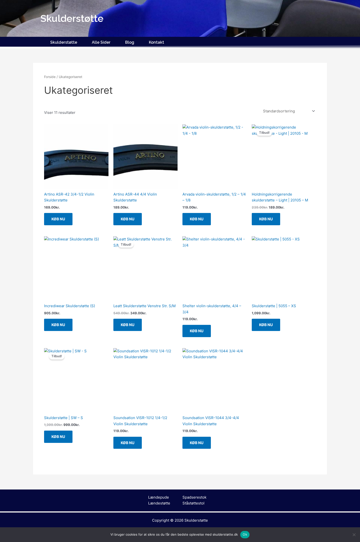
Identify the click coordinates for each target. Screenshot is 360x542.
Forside (50, 77)
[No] (353, 534)
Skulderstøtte (63, 42)
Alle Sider (101, 42)
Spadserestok (194, 497)
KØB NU (58, 219)
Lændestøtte (159, 503)
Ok (245, 534)
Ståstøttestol (193, 503)
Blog (129, 42)
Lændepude (158, 497)
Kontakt (156, 42)
